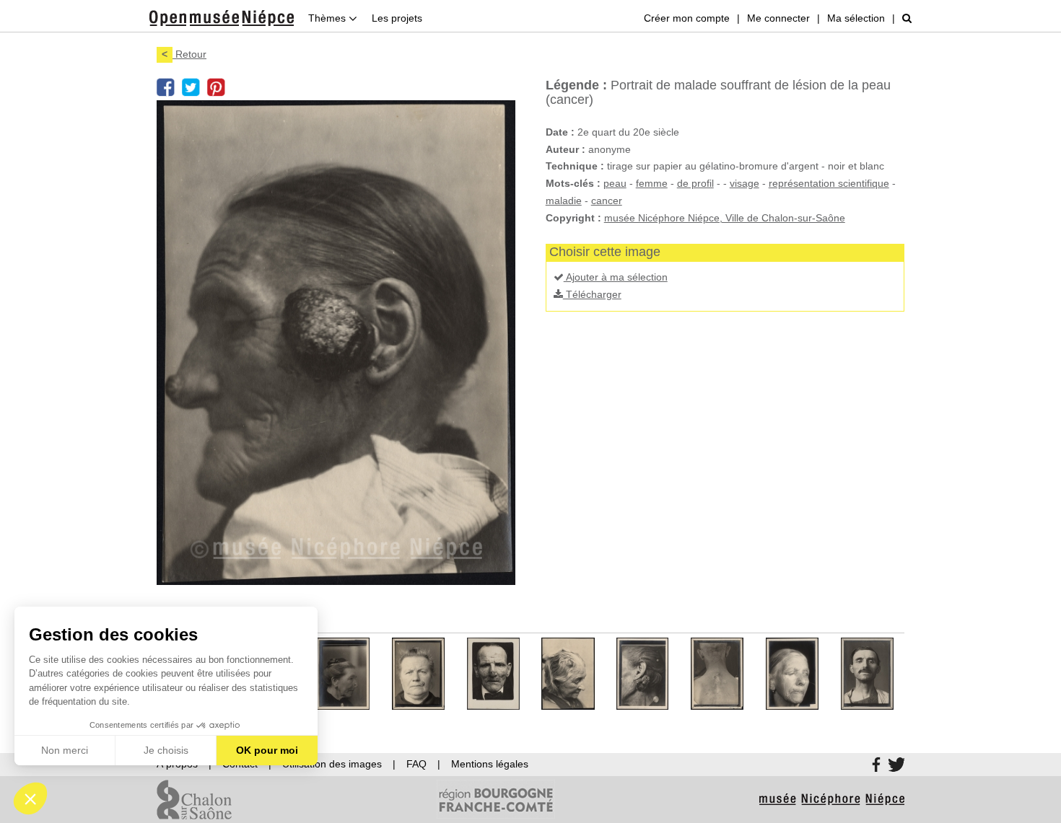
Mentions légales (489, 764)
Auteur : (565, 149)
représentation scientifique (829, 183)
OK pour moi (267, 750)
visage (744, 183)
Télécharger (592, 294)
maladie (564, 200)
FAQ (416, 764)
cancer (606, 200)
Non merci (64, 750)
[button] (30, 798)
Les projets (397, 18)
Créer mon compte (687, 18)
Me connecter (778, 18)
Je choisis (166, 750)
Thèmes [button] (328, 18)
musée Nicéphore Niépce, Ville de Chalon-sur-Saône (724, 218)
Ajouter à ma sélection (616, 277)
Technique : (575, 166)
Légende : (576, 85)
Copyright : (573, 218)
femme (652, 183)
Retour (184, 54)
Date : (560, 132)
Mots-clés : (573, 183)
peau (614, 183)
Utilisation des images (332, 764)
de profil (695, 183)
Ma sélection (856, 18)
